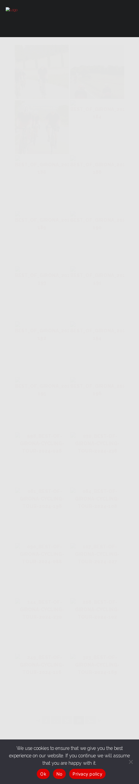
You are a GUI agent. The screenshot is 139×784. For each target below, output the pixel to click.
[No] (130, 761)
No (59, 774)
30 (67, 720)
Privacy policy (87, 774)
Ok (43, 774)
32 (90, 720)
